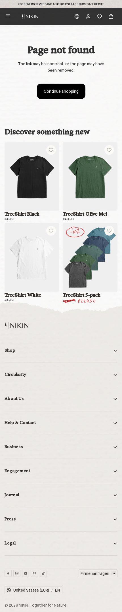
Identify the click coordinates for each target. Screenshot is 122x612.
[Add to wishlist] (51, 150)
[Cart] (111, 16)
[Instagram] (16, 573)
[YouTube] (25, 573)
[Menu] (8, 17)
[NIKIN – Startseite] (16, 325)
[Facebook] (8, 573)
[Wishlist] (99, 16)
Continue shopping (61, 91)
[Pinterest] (34, 573)
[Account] (88, 16)
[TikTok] (43, 573)
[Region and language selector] (77, 16)
